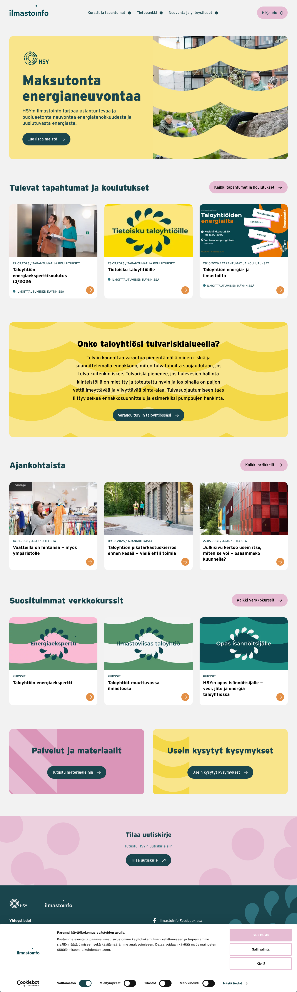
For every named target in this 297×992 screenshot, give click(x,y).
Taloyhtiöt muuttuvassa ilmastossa (133, 685)
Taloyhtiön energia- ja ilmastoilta (226, 272)
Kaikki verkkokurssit (255, 600)
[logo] (148, 903)
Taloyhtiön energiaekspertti (42, 682)
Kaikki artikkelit (259, 464)
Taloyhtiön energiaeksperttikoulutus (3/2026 (40, 275)
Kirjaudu (269, 12)
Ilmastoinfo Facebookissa (181, 920)
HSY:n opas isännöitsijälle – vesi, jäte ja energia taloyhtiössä (233, 688)
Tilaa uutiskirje (144, 860)
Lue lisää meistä (42, 139)
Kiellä (261, 963)
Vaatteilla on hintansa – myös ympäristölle (45, 550)
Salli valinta (260, 949)
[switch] (130, 983)
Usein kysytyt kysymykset (216, 772)
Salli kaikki (261, 935)
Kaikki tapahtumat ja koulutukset (244, 187)
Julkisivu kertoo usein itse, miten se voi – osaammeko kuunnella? (232, 553)
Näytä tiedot (232, 983)
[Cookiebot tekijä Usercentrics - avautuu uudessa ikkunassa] (28, 983)
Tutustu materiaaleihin (72, 772)
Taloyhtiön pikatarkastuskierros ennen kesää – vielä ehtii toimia (142, 550)
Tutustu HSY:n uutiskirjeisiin (148, 846)
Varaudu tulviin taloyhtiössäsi (144, 415)
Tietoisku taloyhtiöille (131, 269)
